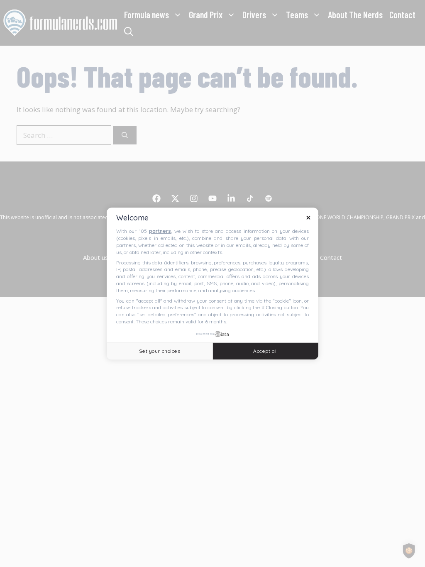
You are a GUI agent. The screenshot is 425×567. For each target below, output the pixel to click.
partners (160, 231)
